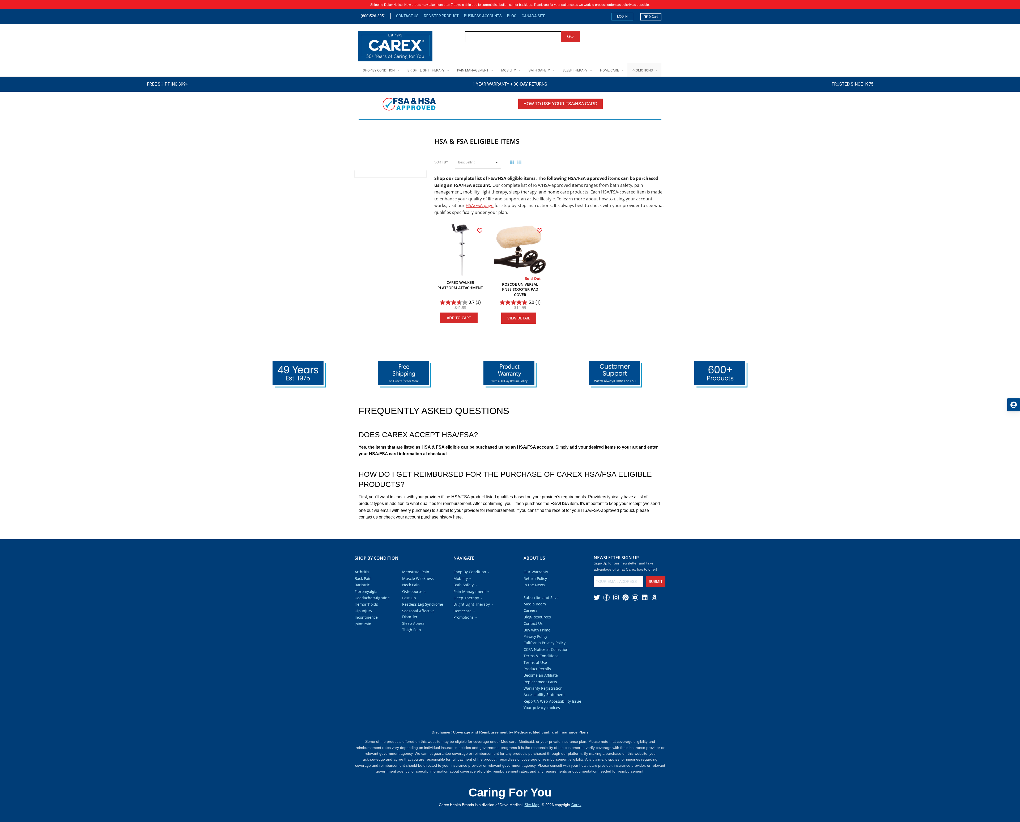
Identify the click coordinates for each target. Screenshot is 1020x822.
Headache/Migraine (372, 597)
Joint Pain (363, 623)
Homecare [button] (462, 610)
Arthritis (362, 571)
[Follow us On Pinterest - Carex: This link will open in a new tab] (625, 597)
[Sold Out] (520, 250)
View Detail (518, 318)
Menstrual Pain (415, 571)
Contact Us (407, 16)
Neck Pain (411, 584)
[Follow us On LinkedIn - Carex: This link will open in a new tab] (644, 597)
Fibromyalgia (366, 591)
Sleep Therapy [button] (466, 597)
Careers (530, 610)
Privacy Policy (535, 636)
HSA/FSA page (480, 205)
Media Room (535, 603)
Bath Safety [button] (463, 584)
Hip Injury (363, 610)
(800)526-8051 (373, 16)
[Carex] (395, 47)
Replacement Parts (540, 681)
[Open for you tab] (1013, 404)
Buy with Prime (537, 630)
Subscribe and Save (541, 597)
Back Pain (363, 578)
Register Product (441, 16)
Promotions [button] (463, 617)
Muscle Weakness (418, 578)
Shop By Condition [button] (469, 571)
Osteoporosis (414, 591)
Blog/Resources (537, 616)
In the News (534, 584)
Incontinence (366, 617)
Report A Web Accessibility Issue (552, 701)
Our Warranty (536, 571)
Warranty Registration (543, 688)
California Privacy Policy (545, 642)
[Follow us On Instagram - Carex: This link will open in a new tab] (616, 597)
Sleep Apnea (413, 623)
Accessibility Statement (544, 694)
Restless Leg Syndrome (422, 604)
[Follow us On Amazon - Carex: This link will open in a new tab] (654, 597)
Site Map (532, 805)
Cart (653, 17)
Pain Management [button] (469, 591)
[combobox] (513, 36)
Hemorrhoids (366, 604)
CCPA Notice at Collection (546, 649)
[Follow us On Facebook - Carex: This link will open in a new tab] (606, 597)
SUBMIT (656, 581)
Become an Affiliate (541, 675)
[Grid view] (513, 162)
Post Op (409, 597)
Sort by (441, 162)
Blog (511, 16)
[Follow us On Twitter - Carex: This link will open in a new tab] (597, 597)
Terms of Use (535, 662)
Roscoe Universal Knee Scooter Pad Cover (520, 289)
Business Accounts (483, 16)
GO (570, 36)
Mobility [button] (460, 578)
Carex (576, 805)
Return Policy (535, 578)
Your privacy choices (542, 707)
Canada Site (533, 16)
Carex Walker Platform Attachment (460, 285)
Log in (622, 16)
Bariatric (362, 584)
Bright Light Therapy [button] (471, 604)
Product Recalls (537, 668)
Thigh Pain (411, 629)
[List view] (520, 162)
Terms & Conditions (541, 655)
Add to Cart (459, 317)
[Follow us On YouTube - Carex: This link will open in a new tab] (635, 597)
